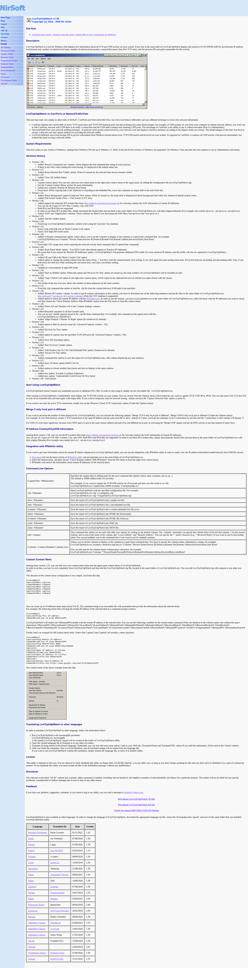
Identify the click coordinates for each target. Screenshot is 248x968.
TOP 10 (4, 31)
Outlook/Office (7, 67)
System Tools (7, 54)
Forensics (5, 77)
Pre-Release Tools (9, 80)
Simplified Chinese (36, 923)
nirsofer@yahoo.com (133, 792)
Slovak (31, 941)
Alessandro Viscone (59, 874)
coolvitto (54, 886)
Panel (3, 74)
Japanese (32, 886)
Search (4, 24)
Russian (31, 917)
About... (4, 41)
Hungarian (33, 868)
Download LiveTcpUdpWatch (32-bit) (136, 799)
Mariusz (54, 899)
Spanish (31, 947)
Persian (31, 892)
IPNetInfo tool (93, 298)
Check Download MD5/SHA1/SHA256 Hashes (136, 810)
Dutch (31, 838)
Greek (31, 862)
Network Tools (7, 64)
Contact (4, 37)
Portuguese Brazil (36, 905)
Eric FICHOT (56, 850)
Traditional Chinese (37, 953)
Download (36, 457)
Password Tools (8, 51)
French (31, 844)
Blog (3, 21)
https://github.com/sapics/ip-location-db (102, 203)
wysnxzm (54, 929)
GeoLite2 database (74, 296)
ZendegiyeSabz (57, 892)
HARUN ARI (56, 959)
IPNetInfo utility (75, 457)
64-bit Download (8, 70)
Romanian (32, 911)
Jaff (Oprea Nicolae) (59, 911)
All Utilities (5, 47)
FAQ (2, 27)
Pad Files (5, 34)
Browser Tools (7, 57)
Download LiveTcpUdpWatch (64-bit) (136, 805)
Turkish (31, 959)
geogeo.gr (54, 862)
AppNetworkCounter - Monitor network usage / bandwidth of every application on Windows (74, 34)
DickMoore (55, 923)
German (31, 856)
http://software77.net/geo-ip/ (50, 296)
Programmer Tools (9, 61)
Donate (4, 44)
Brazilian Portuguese (37, 832)
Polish (31, 899)
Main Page (5, 17)
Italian (31, 874)
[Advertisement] (100, 7)
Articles (4, 84)
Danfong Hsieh (57, 953)
